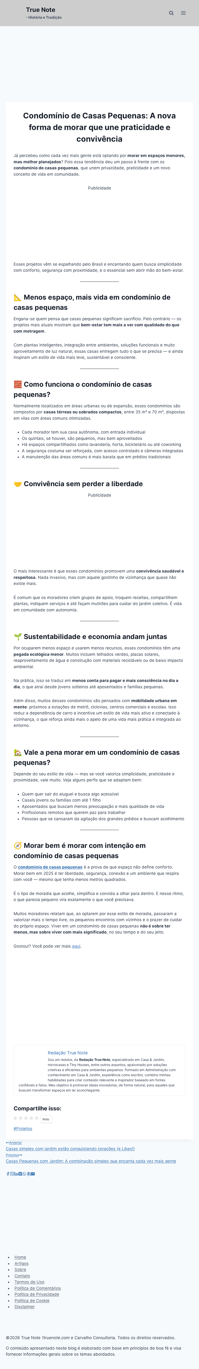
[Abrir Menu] (183, 13)
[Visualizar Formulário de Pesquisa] (171, 13)
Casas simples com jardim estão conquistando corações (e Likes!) (70, 1145)
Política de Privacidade (37, 1294)
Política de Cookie (32, 1300)
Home (20, 1257)
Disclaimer (25, 1306)
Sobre (20, 1269)
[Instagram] (12, 1174)
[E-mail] (33, 1174)
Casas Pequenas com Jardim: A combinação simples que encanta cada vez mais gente (91, 1158)
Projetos (23, 1128)
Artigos (22, 1263)
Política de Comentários (38, 1288)
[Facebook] (8, 1174)
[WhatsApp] (24, 1174)
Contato (22, 1275)
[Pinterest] (20, 1174)
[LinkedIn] (16, 1174)
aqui (76, 946)
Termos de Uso (29, 1281)
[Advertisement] (99, 225)
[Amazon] (28, 1174)
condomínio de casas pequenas (50, 867)
